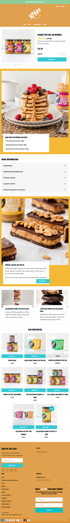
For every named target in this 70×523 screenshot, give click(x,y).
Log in (57, 6)
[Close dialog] (66, 482)
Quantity (40, 54)
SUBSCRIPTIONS (37, 24)
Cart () (62, 6)
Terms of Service (7, 501)
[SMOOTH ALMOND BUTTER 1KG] (57, 343)
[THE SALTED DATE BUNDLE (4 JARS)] (35, 377)
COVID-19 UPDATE (6, 495)
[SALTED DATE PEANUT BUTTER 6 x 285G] (46, 414)
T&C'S (3, 483)
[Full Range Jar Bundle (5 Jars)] (57, 377)
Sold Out (58, 356)
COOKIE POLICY (5, 489)
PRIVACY (4, 486)
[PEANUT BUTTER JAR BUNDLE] (12, 377)
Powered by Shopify (17, 514)
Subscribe (11, 465)
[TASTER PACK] (12, 343)
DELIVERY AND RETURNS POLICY (10, 480)
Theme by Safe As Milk (7, 514)
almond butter (40, 477)
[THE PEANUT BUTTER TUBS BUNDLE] (23, 414)
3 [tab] (19, 64)
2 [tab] (17, 64)
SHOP (29, 24)
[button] (42, 39)
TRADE (3, 492)
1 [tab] (15, 64)
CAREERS (4, 498)
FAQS (3, 477)
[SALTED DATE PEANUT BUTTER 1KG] (35, 343)
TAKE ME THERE (42, 281)
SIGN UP (49, 510)
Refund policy (6, 504)
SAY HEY (45, 24)
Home (24, 24)
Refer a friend (6, 507)
